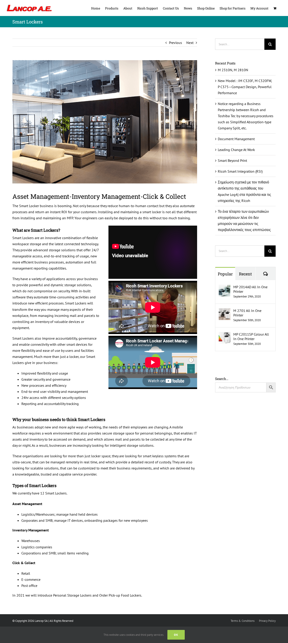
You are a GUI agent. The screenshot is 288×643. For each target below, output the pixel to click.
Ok (176, 635)
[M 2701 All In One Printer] (224, 311)
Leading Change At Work (236, 149)
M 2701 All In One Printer (247, 312)
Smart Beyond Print (232, 160)
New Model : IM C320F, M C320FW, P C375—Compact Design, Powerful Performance (245, 86)
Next (190, 42)
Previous (175, 42)
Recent (245, 274)
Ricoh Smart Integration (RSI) (240, 171)
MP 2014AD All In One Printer (250, 289)
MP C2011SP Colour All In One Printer (251, 336)
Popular (225, 274)
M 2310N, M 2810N (233, 70)
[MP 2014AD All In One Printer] (224, 287)
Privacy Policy (267, 621)
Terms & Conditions (242, 621)
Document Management (236, 139)
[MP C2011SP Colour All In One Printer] (224, 335)
